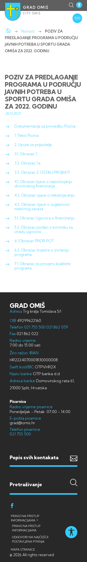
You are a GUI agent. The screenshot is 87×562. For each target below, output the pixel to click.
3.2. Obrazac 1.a (27, 163)
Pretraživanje (43, 475)
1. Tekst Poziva (26, 135)
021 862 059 (56, 327)
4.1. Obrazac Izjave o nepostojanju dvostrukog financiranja (43, 183)
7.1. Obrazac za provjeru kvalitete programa (42, 265)
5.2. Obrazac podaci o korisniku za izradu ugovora (43, 229)
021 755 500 (34, 327)
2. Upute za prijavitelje (33, 144)
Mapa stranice (23, 549)
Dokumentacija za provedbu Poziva (44, 126)
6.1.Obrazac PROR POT (34, 241)
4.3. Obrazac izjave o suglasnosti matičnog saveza (42, 206)
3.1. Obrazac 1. (25, 154)
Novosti (28, 31)
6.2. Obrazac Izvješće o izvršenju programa (41, 252)
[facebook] (12, 506)
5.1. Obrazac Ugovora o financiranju (44, 218)
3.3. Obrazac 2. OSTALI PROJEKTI (42, 172)
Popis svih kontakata (34, 457)
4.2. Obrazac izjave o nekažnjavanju (44, 195)
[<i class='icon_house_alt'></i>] (8, 31)
